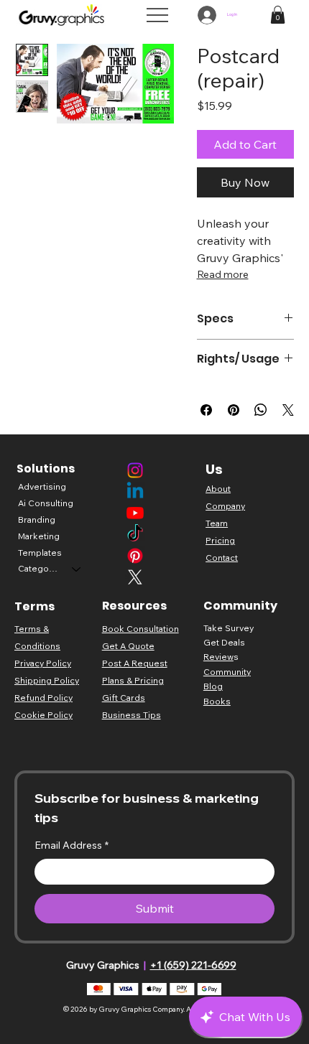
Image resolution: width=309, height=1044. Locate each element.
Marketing (39, 536)
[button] (277, 15)
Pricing (220, 540)
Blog (213, 686)
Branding (36, 519)
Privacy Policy (42, 663)
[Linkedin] (135, 492)
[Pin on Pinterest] (233, 410)
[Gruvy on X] (135, 577)
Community (227, 671)
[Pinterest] (135, 556)
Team (217, 523)
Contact (222, 557)
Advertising (42, 486)
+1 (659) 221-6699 (193, 965)
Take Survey (228, 628)
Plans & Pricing (133, 680)
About (218, 488)
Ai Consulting (45, 503)
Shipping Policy (46, 680)
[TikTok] (135, 534)
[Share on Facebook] (206, 410)
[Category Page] (77, 569)
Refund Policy (43, 697)
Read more (223, 274)
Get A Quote (128, 645)
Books (217, 701)
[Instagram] (135, 470)
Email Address (71, 845)
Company (225, 505)
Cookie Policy (43, 714)
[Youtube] (135, 513)
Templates (40, 552)
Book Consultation (140, 628)
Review (218, 656)
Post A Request (134, 663)
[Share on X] (288, 410)
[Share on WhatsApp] (260, 410)
